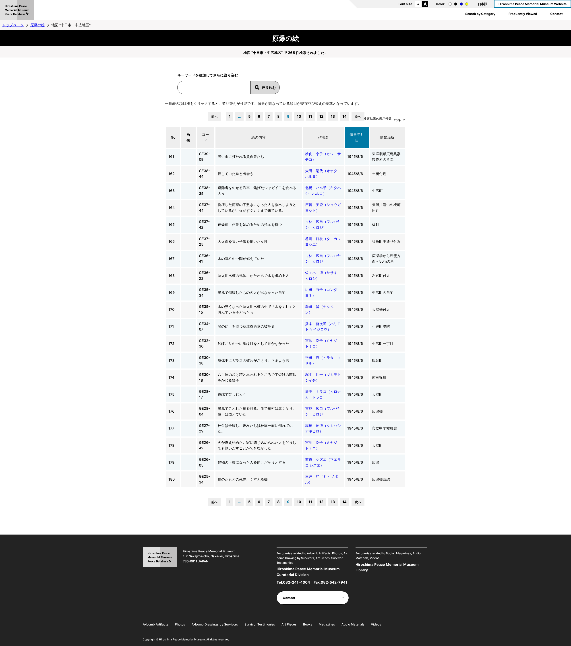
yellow (466, 4)
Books (307, 624)
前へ (214, 116)
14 (344, 116)
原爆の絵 (37, 25)
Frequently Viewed (523, 14)
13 (333, 116)
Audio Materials (352, 624)
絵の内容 (258, 137)
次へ (358, 116)
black (455, 4)
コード (205, 137)
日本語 (482, 4)
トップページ (13, 25)
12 (321, 116)
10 (299, 116)
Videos (376, 624)
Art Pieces (289, 624)
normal (450, 4)
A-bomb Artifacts (155, 624)
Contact (556, 14)
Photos (180, 624)
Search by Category (480, 14)
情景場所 (387, 137)
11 (310, 116)
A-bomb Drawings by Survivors (215, 624)
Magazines (327, 624)
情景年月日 (357, 137)
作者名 (323, 137)
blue (461, 4)
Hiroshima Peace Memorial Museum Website (533, 4)
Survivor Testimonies (259, 624)
